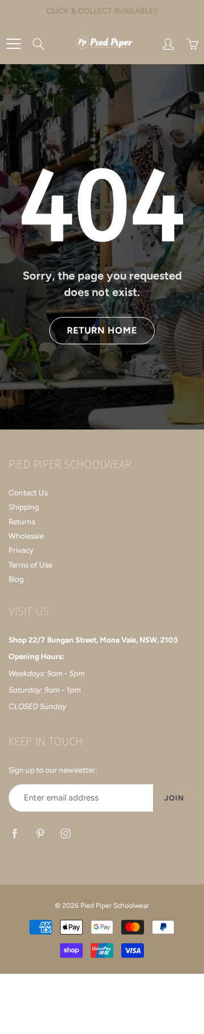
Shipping (23, 506)
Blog (16, 578)
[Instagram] (65, 833)
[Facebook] (14, 833)
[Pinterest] (40, 833)
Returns (21, 521)
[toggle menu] (13, 43)
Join (174, 798)
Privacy (20, 549)
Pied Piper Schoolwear (114, 906)
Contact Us (28, 492)
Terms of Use (30, 564)
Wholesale (26, 535)
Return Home (102, 330)
